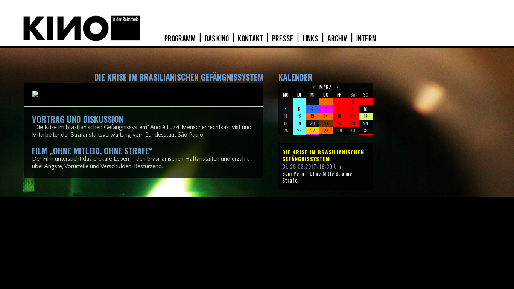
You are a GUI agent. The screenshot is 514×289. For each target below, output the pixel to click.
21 (326, 123)
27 (312, 130)
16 (352, 116)
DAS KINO (217, 38)
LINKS (311, 38)
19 (299, 123)
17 (366, 116)
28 (326, 130)
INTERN (366, 38)
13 (312, 116)
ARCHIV (338, 38)
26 (299, 130)
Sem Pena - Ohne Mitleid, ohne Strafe (317, 177)
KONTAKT (250, 38)
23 (352, 123)
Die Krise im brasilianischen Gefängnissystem (323, 155)
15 (339, 116)
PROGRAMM (180, 38)
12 (299, 116)
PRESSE (283, 38)
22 (339, 123)
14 (326, 116)
